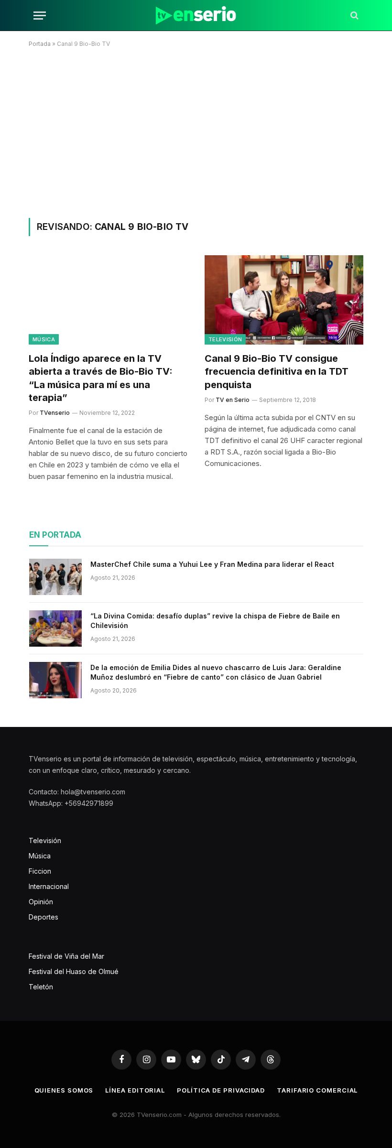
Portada (40, 43)
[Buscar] (353, 15)
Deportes (43, 917)
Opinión (41, 902)
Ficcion (40, 871)
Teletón (41, 987)
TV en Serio (233, 399)
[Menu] (39, 15)
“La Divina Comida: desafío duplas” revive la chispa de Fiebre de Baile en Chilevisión (215, 620)
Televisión (225, 339)
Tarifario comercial (317, 1090)
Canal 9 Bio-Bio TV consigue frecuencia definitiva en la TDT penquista (276, 371)
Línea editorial (135, 1090)
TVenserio (55, 412)
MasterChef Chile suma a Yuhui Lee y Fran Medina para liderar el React (212, 564)
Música (44, 339)
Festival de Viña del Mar (66, 956)
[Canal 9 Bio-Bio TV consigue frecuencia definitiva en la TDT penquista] (284, 300)
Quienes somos (64, 1090)
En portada (55, 535)
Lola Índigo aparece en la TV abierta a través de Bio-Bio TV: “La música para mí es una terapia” (101, 378)
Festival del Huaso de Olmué (74, 971)
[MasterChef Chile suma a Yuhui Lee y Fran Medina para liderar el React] (55, 577)
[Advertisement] (196, 131)
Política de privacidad (221, 1090)
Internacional (49, 886)
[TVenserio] (196, 15)
